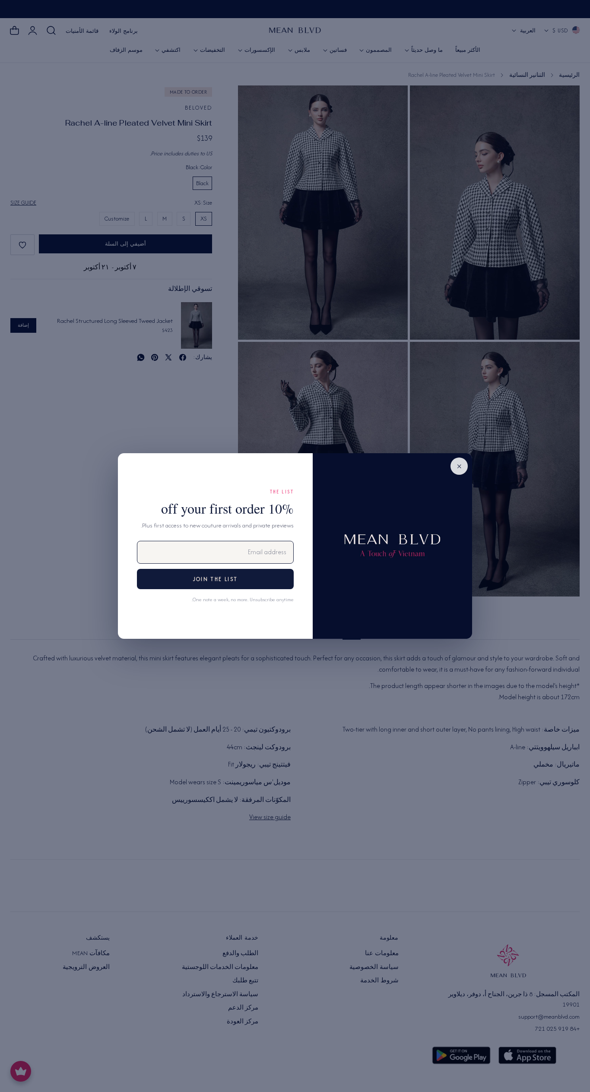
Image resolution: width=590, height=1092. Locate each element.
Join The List (215, 579)
